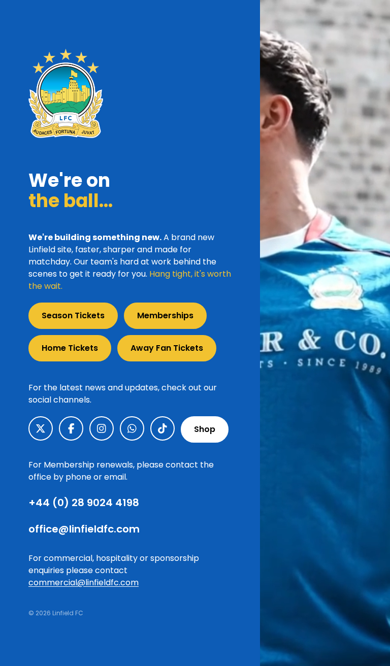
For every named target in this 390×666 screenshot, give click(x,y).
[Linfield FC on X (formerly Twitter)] (40, 428)
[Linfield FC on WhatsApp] (132, 428)
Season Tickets (73, 315)
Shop (204, 429)
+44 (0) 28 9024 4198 (83, 502)
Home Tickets (70, 348)
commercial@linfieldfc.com (83, 582)
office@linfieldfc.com (84, 529)
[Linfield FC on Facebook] (71, 428)
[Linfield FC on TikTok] (162, 428)
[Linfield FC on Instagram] (101, 428)
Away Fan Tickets (167, 348)
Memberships (165, 315)
